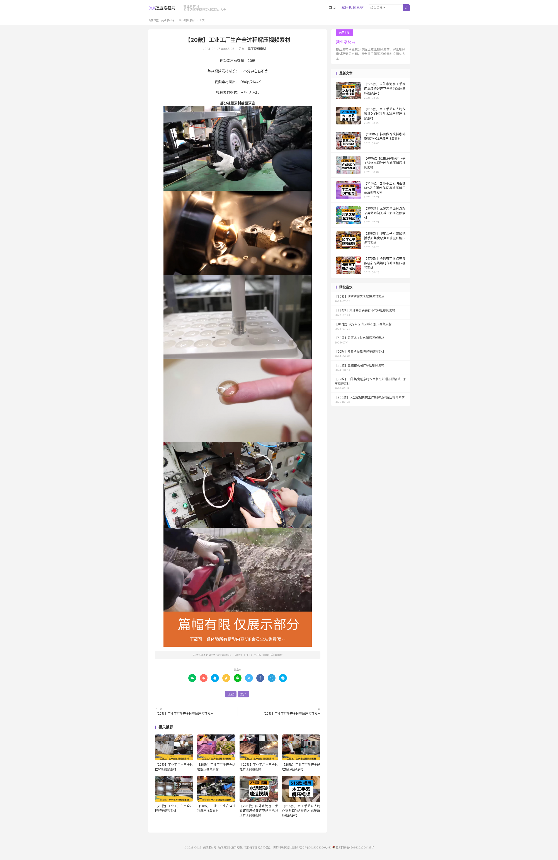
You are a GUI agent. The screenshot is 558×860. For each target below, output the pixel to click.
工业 (231, 694)
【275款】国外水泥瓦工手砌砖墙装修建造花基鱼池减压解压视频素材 (259, 810)
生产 (243, 694)
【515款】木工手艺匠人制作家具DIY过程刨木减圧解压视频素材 (301, 810)
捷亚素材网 (163, 7)
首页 (332, 7)
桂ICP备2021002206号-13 (315, 847)
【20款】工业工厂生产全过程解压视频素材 (237, 40)
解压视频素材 (352, 7)
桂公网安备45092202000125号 (354, 847)
